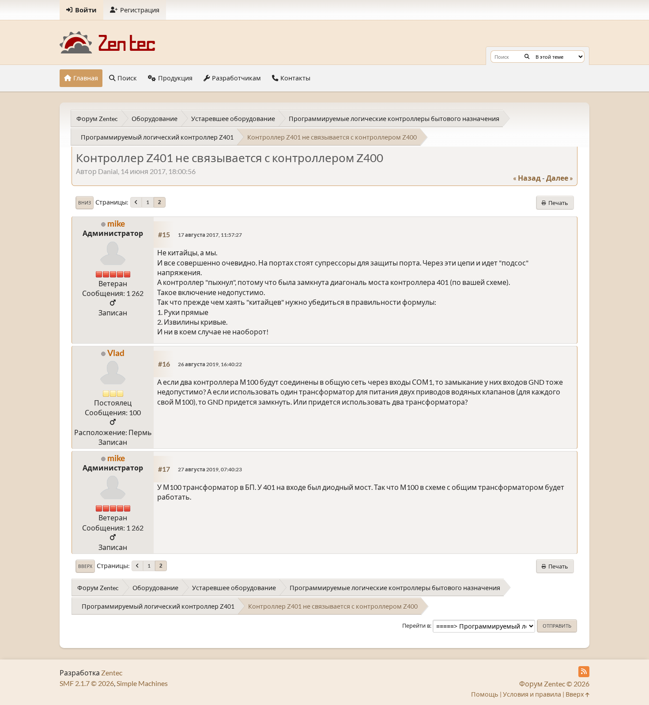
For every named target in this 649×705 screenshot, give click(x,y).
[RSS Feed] (583, 671)
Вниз (84, 202)
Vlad (116, 353)
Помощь (484, 694)
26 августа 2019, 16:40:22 (210, 364)
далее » (559, 178)
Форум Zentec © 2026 (554, 683)
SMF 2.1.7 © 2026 (87, 683)
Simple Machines (142, 683)
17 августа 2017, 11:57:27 (210, 235)
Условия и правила (532, 694)
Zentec (111, 672)
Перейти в (416, 625)
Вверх (85, 566)
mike (116, 223)
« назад (527, 178)
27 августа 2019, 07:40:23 (210, 469)
